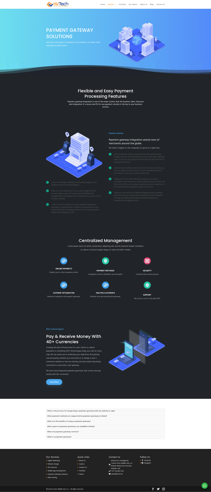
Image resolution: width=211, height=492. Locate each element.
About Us (143, 4)
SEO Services (52, 467)
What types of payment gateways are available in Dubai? (71, 426)
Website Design (53, 464)
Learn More (54, 382)
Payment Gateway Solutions (58, 474)
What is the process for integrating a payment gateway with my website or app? (81, 411)
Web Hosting (52, 477)
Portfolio (122, 4)
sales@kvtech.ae (117, 474)
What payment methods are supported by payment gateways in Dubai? (77, 416)
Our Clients (133, 4)
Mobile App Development (57, 471)
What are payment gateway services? (63, 431)
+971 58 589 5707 (117, 471)
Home (102, 4)
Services (111, 4)
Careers (82, 464)
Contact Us (160, 4)
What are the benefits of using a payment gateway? (69, 421)
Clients (81, 474)
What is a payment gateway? (59, 437)
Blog (151, 4)
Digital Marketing (54, 460)
